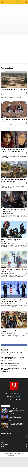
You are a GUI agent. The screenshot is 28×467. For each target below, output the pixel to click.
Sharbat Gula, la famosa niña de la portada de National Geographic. (12, 150)
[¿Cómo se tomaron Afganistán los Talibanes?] (14, 320)
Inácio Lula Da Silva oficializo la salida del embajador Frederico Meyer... (17, 410)
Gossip (2, 440)
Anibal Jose (3, 92)
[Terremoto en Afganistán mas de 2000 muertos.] (14, 109)
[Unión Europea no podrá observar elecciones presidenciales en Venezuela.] (4, 418)
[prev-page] (1, 374)
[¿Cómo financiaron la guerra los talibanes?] (14, 229)
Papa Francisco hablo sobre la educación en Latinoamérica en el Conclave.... (17, 425)
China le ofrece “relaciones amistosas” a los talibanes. (13, 270)
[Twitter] (20, 399)
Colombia (3, 207)
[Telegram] (17, 399)
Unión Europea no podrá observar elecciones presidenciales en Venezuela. (17, 417)
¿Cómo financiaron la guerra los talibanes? (11, 240)
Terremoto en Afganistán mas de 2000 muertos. (14, 120)
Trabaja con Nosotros (19, 453)
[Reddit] (14, 399)
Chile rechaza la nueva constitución (10, 363)
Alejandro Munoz (4, 183)
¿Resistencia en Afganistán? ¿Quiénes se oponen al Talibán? (13, 180)
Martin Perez (3, 213)
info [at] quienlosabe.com (16, 396)
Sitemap (12, 453)
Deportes (2, 438)
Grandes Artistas (4, 444)
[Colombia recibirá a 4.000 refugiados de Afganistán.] (14, 199)
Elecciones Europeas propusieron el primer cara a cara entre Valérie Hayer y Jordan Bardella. (13, 357)
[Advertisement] (14, 19)
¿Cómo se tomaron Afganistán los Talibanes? (12, 331)
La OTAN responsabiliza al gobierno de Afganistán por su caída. (14, 301)
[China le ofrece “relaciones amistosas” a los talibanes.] (14, 259)
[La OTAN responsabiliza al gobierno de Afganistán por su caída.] (14, 289)
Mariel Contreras (4, 354)
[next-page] (3, 374)
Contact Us (7, 453)
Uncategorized (3, 147)
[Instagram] (11, 399)
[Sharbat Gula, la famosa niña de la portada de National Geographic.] (14, 139)
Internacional (3, 87)
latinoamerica (3, 442)
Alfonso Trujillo (4, 153)
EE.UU (2, 297)
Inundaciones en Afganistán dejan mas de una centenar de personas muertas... (14, 90)
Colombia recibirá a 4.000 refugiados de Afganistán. (13, 210)
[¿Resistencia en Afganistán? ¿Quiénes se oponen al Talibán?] (14, 169)
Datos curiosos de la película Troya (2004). (11, 352)
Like (25, 345)
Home (2, 65)
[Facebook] (8, 399)
